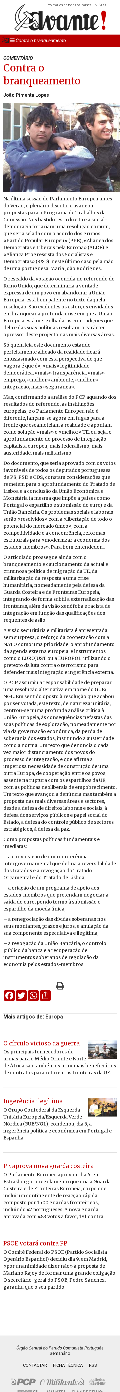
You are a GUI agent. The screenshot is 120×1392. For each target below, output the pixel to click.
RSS (93, 1365)
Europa (54, 1017)
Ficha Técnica (68, 1365)
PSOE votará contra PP (35, 1243)
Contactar (35, 1365)
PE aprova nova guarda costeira (48, 1166)
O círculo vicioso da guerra (41, 1043)
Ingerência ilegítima (33, 1101)
